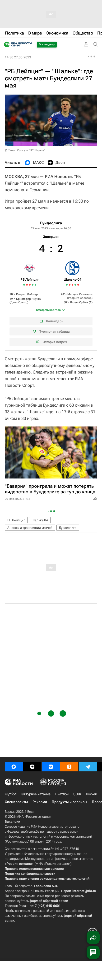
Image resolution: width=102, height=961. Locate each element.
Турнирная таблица (54, 331)
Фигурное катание (36, 794)
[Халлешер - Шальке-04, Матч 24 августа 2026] (75, 285)
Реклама (39, 802)
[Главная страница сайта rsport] (28, 44)
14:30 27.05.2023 (18, 57)
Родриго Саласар (80, 298)
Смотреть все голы (48, 310)
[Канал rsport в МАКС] (14, 766)
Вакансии (12, 821)
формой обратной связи (48, 901)
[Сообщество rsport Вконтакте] (51, 766)
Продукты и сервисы (69, 802)
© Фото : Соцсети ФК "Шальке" (25, 150)
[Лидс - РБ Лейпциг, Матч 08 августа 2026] (27, 285)
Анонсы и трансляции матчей (29, 528)
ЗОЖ (77, 794)
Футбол (11, 794)
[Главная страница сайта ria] (5, 44)
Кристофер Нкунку (28, 298)
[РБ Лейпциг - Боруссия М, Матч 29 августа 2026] (35, 285)
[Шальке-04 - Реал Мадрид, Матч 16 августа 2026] (72, 285)
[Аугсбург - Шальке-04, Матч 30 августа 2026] (78, 285)
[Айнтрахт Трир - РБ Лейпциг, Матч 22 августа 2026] (32, 285)
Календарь (54, 321)
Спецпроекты (16, 802)
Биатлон (62, 794)
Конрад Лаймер (27, 294)
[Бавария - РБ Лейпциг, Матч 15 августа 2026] (30, 285)
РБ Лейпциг (16, 520)
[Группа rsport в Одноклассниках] (69, 766)
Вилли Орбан (79, 302)
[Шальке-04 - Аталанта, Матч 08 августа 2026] (69, 285)
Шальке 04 (40, 520)
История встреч (54, 342)
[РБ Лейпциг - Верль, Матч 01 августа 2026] (24, 285)
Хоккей (91, 794)
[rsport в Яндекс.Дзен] (32, 766)
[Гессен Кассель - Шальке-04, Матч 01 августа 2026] (67, 285)
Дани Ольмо (18, 302)
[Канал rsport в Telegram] (88, 766)
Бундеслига (51, 223)
